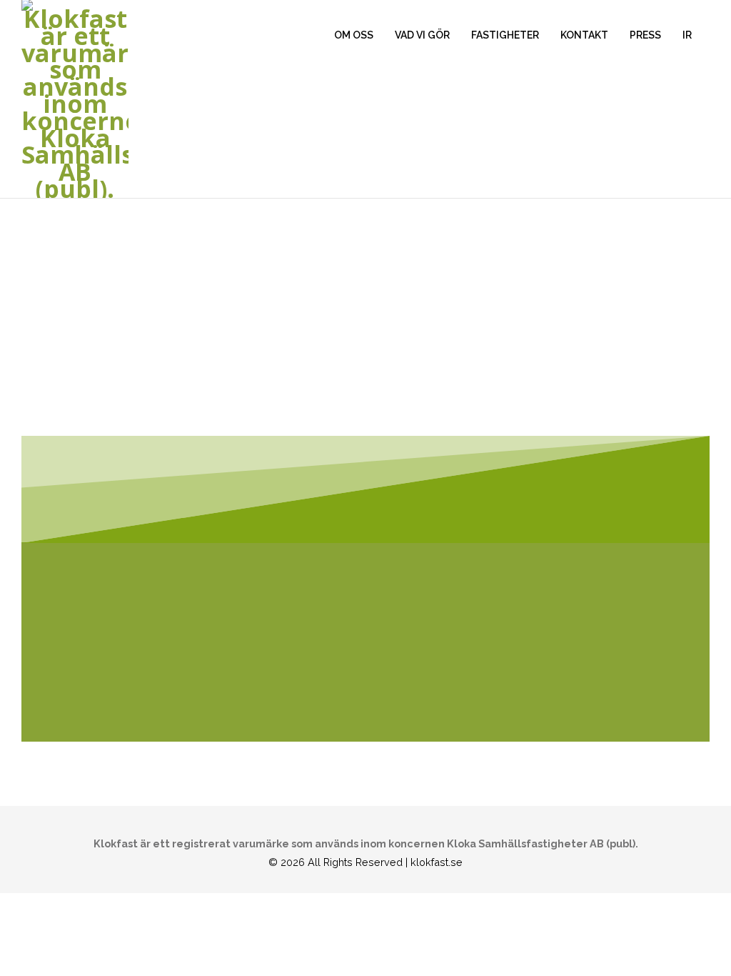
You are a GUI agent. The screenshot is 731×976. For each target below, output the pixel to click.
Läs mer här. (59, 679)
